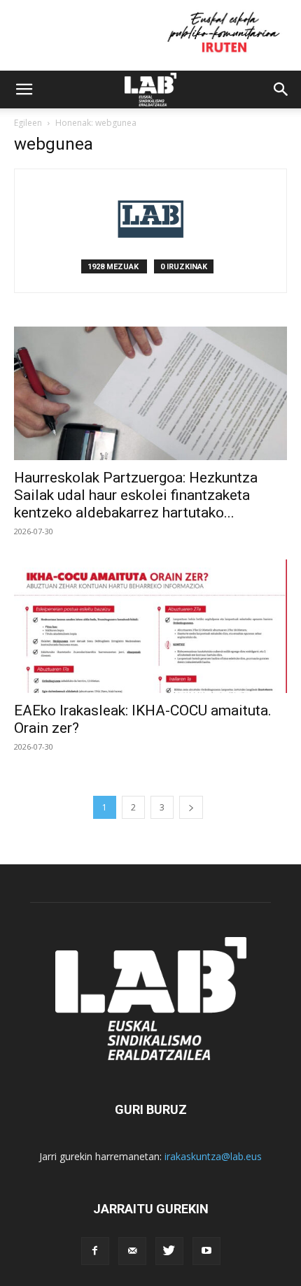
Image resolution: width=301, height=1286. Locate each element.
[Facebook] (95, 1251)
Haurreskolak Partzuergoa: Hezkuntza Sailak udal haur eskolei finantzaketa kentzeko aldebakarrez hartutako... (136, 495)
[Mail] (132, 1251)
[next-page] (191, 807)
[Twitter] (169, 1251)
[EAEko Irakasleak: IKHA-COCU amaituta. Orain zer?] (150, 626)
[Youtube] (206, 1251)
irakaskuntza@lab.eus (213, 1156)
